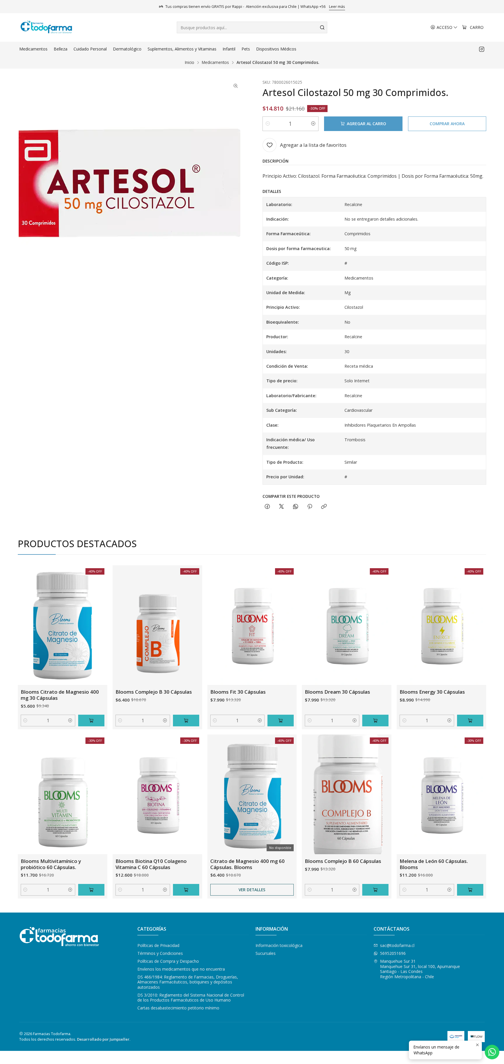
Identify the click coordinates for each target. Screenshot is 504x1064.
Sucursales (266, 953)
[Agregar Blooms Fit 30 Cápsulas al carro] (280, 720)
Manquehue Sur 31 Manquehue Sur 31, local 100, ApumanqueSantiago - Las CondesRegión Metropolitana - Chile (420, 968)
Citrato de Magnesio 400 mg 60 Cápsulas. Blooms (247, 864)
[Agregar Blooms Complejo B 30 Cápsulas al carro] (186, 720)
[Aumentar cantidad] (313, 124)
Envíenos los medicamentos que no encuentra (181, 969)
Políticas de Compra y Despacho (168, 961)
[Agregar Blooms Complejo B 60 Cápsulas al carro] (375, 890)
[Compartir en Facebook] (267, 507)
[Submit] (322, 27)
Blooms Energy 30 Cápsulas (432, 691)
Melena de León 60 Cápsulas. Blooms (434, 864)
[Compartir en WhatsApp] (295, 507)
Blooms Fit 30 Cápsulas (238, 691)
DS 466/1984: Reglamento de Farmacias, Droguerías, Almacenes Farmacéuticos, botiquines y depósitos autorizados (187, 982)
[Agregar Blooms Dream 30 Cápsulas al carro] (375, 720)
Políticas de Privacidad (158, 945)
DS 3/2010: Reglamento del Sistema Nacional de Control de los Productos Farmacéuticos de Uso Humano (190, 997)
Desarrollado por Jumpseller (103, 1039)
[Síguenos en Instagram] (482, 49)
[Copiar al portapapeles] (324, 507)
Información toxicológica (279, 945)
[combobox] (252, 27)
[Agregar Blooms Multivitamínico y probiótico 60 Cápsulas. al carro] (91, 890)
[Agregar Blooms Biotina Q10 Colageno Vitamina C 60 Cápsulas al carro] (186, 890)
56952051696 (393, 953)
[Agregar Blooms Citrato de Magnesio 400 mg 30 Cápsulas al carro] (91, 720)
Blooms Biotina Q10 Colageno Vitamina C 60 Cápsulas (151, 864)
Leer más (337, 6)
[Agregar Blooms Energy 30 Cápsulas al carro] (470, 720)
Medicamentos (215, 62)
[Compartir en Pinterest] (310, 507)
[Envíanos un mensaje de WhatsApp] (492, 1052)
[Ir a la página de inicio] (46, 27)
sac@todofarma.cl (397, 945)
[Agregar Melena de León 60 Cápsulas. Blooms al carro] (470, 890)
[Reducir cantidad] (268, 124)
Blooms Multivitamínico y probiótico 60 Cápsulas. (51, 864)
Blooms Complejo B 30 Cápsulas (154, 691)
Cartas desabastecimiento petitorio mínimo (178, 1008)
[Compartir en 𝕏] (281, 507)
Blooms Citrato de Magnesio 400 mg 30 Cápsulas (60, 694)
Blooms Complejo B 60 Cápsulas (343, 861)
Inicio (189, 62)
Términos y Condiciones (160, 953)
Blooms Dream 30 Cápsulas (337, 691)
